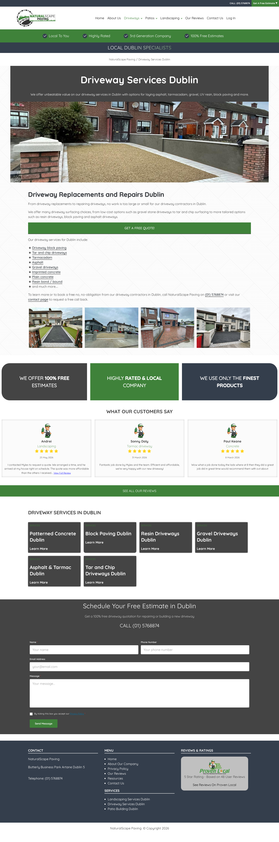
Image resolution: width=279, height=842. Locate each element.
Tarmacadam (42, 257)
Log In (231, 18)
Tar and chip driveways (49, 253)
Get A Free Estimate (264, 3)
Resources (115, 778)
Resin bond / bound (47, 282)
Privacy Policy (77, 713)
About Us (114, 18)
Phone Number (149, 642)
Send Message (43, 723)
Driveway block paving (49, 248)
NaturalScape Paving (122, 59)
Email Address (37, 659)
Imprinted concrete (46, 272)
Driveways (131, 18)
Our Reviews (194, 18)
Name (34, 642)
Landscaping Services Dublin (129, 799)
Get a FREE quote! (139, 228)
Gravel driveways (45, 267)
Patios (149, 18)
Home (99, 18)
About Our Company (123, 764)
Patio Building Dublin (123, 809)
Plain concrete (42, 277)
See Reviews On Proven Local (214, 785)
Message (35, 676)
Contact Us (215, 18)
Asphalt (37, 262)
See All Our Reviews (139, 491)
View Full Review (62, 473)
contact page (38, 299)
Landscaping (169, 18)
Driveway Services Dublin (126, 804)
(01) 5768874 (243, 3)
